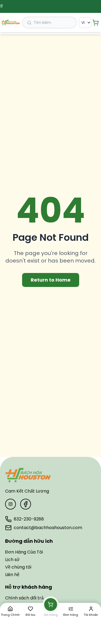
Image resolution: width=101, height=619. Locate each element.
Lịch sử (12, 559)
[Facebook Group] (25, 504)
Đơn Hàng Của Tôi (24, 552)
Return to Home (51, 279)
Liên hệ (12, 574)
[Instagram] (10, 504)
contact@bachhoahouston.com (48, 528)
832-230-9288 (29, 519)
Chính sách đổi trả (24, 598)
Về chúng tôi (18, 567)
